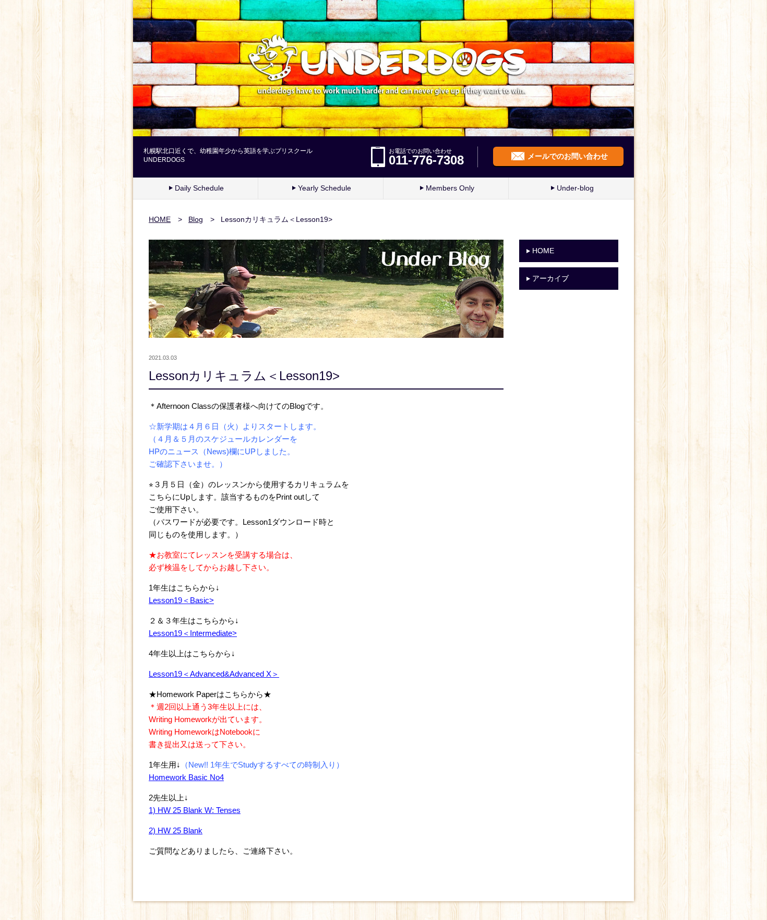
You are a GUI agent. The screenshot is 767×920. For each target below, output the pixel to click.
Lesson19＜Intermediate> (193, 633)
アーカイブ (550, 278)
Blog (195, 219)
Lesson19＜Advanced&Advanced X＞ (214, 673)
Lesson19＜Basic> (181, 600)
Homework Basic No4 (186, 777)
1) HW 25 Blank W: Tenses (195, 810)
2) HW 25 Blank (175, 830)
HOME (160, 219)
